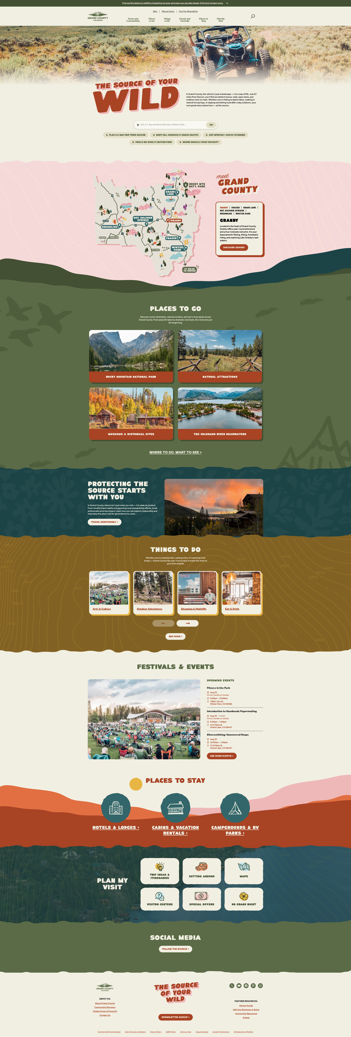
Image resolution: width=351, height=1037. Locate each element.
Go (211, 124)
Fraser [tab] (235, 208)
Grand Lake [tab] (249, 208)
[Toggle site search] (253, 16)
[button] (188, 623)
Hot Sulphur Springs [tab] (232, 211)
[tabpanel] (239, 234)
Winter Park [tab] (243, 214)
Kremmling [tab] (226, 214)
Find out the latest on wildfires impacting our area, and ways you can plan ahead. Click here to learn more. (172, 3)
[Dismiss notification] (227, 3)
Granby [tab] (224, 208)
